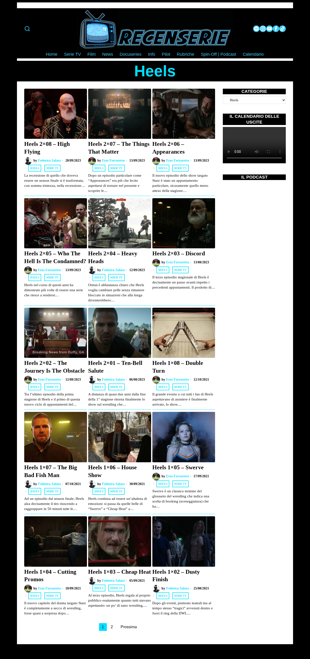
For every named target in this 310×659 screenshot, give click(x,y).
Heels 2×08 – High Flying (47, 148)
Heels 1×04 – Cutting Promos (50, 575)
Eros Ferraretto (113, 160)
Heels (34, 168)
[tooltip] (256, 28)
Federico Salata (49, 160)
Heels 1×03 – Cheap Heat (119, 571)
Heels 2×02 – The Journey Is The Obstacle (54, 367)
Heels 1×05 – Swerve (178, 467)
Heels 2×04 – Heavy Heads (112, 257)
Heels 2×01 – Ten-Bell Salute (115, 367)
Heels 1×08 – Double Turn (177, 367)
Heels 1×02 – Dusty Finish (176, 575)
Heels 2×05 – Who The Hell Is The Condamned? (55, 257)
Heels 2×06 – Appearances (168, 148)
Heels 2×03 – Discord (178, 253)
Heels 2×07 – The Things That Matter (118, 148)
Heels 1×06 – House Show (112, 471)
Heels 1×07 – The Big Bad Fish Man (50, 471)
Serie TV (52, 168)
